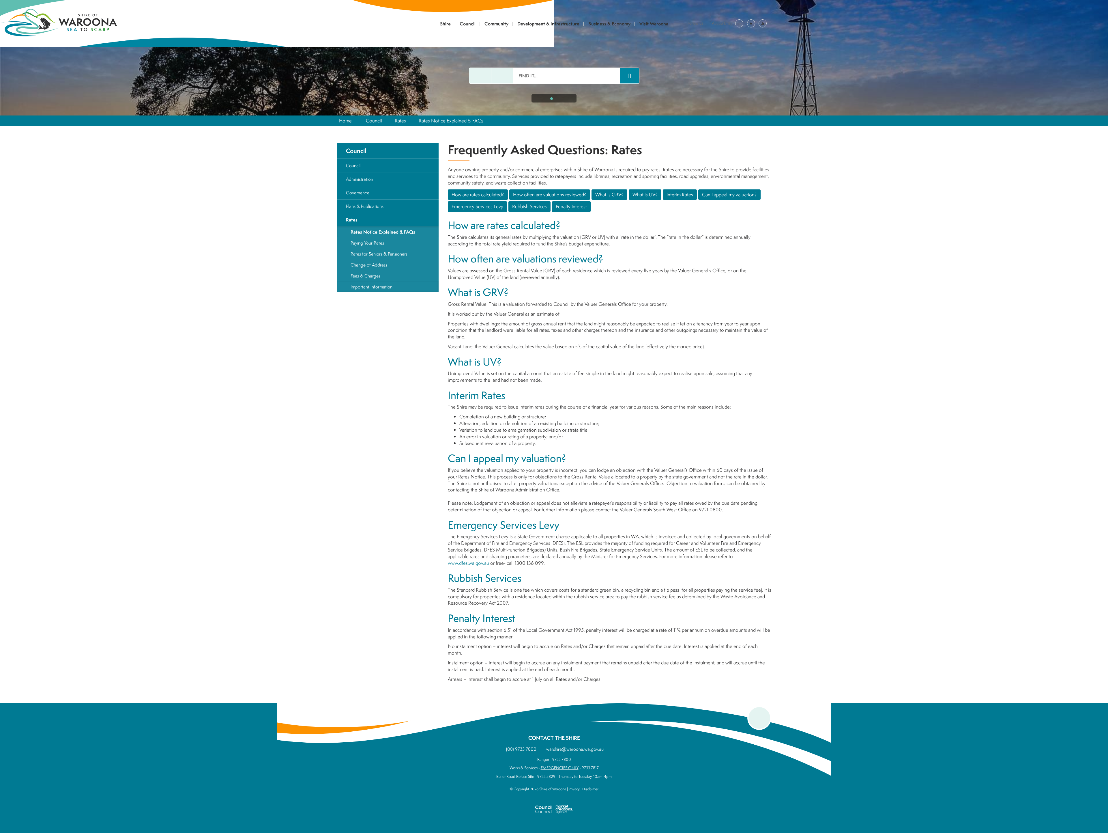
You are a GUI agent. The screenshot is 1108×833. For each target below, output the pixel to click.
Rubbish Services (529, 206)
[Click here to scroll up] (759, 718)
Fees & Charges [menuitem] (365, 276)
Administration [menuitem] (359, 179)
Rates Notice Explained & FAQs (451, 120)
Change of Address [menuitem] (369, 265)
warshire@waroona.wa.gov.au (575, 749)
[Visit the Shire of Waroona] (58, 21)
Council (468, 24)
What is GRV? (609, 194)
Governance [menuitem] (357, 192)
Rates (400, 120)
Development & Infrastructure (548, 24)
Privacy (574, 789)
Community (496, 24)
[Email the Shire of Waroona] (480, 75)
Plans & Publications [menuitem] (364, 206)
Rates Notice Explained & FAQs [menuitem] (383, 232)
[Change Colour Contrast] (739, 23)
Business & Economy (609, 24)
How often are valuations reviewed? (549, 194)
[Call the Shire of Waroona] (502, 75)
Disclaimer (590, 789)
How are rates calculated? (478, 194)
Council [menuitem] (356, 151)
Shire (445, 24)
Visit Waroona (653, 24)
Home (345, 120)
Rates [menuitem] (352, 220)
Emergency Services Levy (477, 206)
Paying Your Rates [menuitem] (367, 243)
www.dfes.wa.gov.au (468, 563)
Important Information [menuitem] (371, 287)
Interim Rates (680, 194)
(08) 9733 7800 (521, 749)
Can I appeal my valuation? (729, 194)
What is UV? (645, 194)
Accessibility (722, 23)
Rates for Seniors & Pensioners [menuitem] (379, 254)
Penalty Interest (571, 206)
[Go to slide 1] (551, 98)
